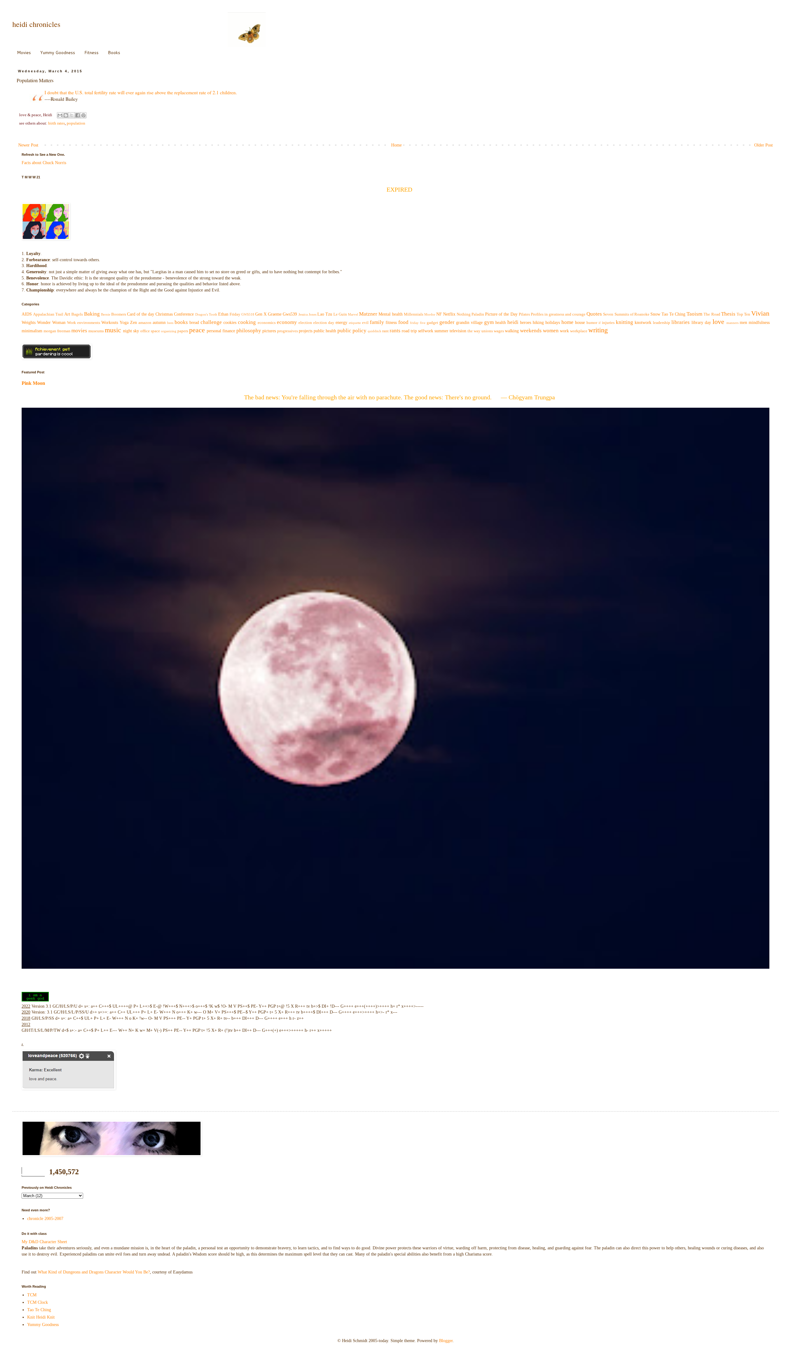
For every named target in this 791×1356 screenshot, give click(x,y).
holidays (552, 322)
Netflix (449, 314)
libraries (680, 322)
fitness (391, 322)
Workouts (109, 322)
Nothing (464, 314)
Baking (92, 314)
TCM (31, 1295)
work (564, 331)
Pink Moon (33, 383)
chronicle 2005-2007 (45, 1218)
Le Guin (340, 314)
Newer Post (28, 145)
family (377, 322)
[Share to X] (72, 115)
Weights (29, 322)
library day (701, 322)
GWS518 (247, 314)
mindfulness (759, 322)
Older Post (763, 145)
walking (512, 331)
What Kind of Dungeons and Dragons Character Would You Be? (94, 1272)
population (76, 123)
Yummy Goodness (57, 52)
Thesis (728, 314)
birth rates (56, 123)
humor (591, 323)
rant (385, 331)
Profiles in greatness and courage (558, 314)
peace (197, 330)
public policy (351, 331)
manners (732, 323)
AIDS (27, 314)
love (718, 321)
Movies (24, 52)
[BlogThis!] (66, 115)
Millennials (413, 314)
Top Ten (743, 314)
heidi (512, 322)
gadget (432, 323)
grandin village (469, 322)
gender (447, 322)
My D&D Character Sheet (44, 1241)
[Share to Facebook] (77, 115)
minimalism (32, 331)
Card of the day (140, 314)
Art (67, 314)
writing (598, 330)
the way (473, 331)
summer (441, 331)
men (743, 322)
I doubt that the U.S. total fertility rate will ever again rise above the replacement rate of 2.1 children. (140, 92)
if (600, 323)
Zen (133, 322)
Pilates (524, 314)
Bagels (77, 314)
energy (341, 322)
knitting (624, 322)
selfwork (425, 331)
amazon (144, 323)
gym (489, 322)
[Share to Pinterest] (83, 115)
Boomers (118, 314)
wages (499, 331)
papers (182, 331)
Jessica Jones (307, 314)
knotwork (643, 322)
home (567, 322)
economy (287, 322)
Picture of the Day (501, 314)
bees (170, 323)
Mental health (390, 314)
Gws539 (290, 314)
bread (194, 322)
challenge (211, 322)
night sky (131, 331)
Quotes (594, 314)
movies (79, 331)
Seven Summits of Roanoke (626, 314)
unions (487, 331)
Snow (655, 314)
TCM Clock (37, 1302)
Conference (184, 314)
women (551, 331)
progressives (287, 331)
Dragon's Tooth (206, 314)
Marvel (353, 314)
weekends (531, 331)
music (113, 330)
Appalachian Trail (48, 314)
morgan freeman (57, 331)
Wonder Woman (51, 322)
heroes (525, 322)
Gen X (261, 314)
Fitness (91, 52)
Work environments (83, 323)
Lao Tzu (324, 314)
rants (395, 331)
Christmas (164, 314)
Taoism (694, 314)
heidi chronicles (36, 24)
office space (150, 331)
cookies (229, 322)
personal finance (221, 331)
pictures (269, 331)
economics (267, 323)
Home (396, 145)
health (500, 322)
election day (323, 323)
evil (365, 323)
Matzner (368, 314)
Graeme (274, 314)
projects (305, 331)
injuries (608, 323)
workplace (578, 331)
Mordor (429, 314)
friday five (417, 323)
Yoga (124, 322)
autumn (159, 322)
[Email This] (60, 115)
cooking (247, 322)
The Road (712, 314)
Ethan (223, 314)
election (305, 323)
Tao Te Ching (673, 314)
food (403, 322)
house (580, 322)
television (458, 331)
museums (96, 331)
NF (439, 314)
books (181, 322)
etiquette (355, 323)
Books (114, 52)
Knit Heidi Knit (41, 1317)
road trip (409, 331)
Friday (235, 314)
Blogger (446, 1340)
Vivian (760, 313)
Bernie (105, 314)
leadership (661, 323)
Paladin (478, 314)
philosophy (248, 331)
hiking (538, 322)
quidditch (374, 331)
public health (325, 331)
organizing (168, 331)
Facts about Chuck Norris (44, 162)
